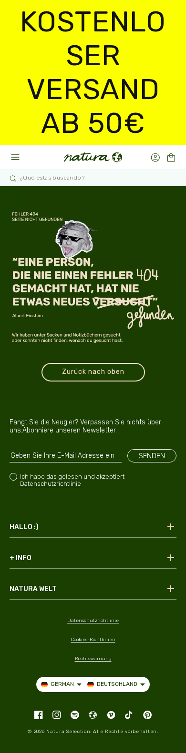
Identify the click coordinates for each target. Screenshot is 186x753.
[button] (170, 157)
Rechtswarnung (93, 659)
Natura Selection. (69, 731)
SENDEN (152, 456)
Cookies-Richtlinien (93, 640)
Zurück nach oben (93, 372)
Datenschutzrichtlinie (50, 483)
